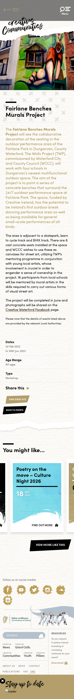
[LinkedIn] (8, 600)
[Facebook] (8, 590)
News (7, 646)
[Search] (41, 636)
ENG (33, 671)
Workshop (12, 378)
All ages (10, 364)
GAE (25, 671)
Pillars (40, 654)
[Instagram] (47, 590)
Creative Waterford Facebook (28, 309)
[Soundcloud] (61, 590)
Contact (34, 666)
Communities (11, 654)
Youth (28, 654)
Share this (15, 388)
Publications (11, 671)
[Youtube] (21, 590)
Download (57, 662)
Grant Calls (22, 646)
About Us (9, 666)
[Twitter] (34, 590)
